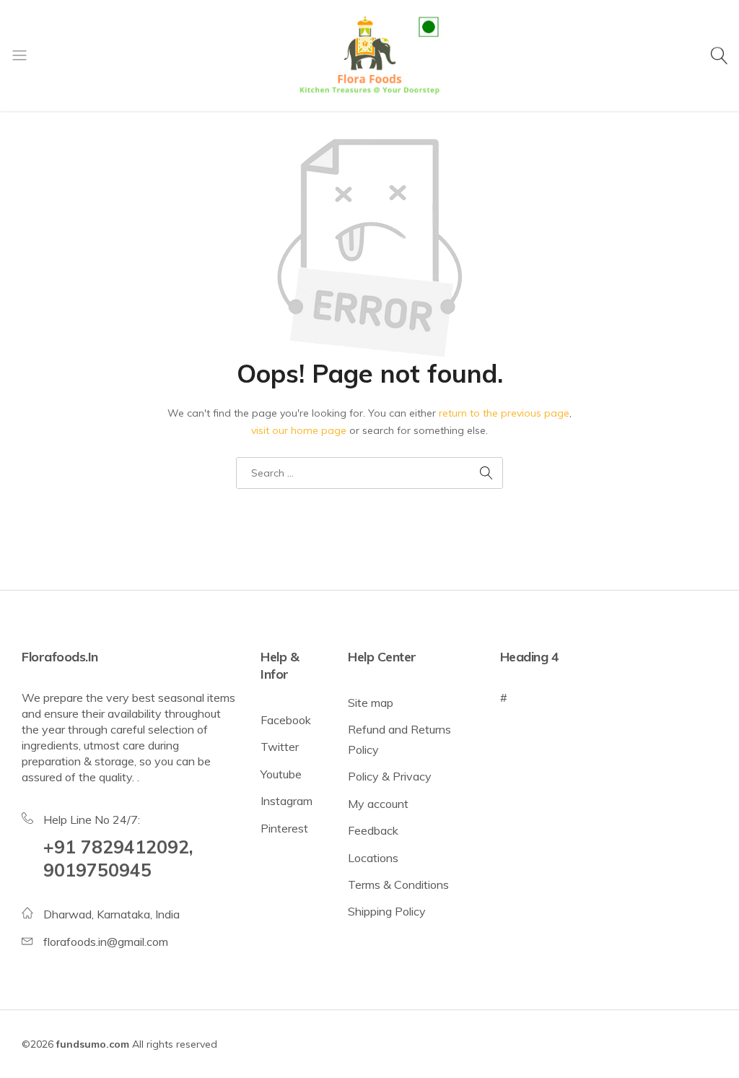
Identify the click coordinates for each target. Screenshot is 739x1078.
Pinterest (284, 828)
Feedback (373, 830)
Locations (373, 858)
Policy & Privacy (390, 776)
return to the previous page (504, 413)
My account (378, 803)
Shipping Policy (387, 911)
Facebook (286, 720)
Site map (370, 702)
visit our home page (298, 430)
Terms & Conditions (398, 884)
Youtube (281, 774)
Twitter (280, 746)
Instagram (286, 801)
